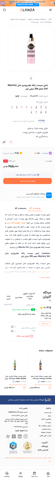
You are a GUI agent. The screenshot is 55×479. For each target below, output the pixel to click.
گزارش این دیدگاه (23, 336)
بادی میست (34, 22)
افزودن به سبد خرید (27, 181)
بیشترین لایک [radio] (29, 297)
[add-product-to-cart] (49, 387)
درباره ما (48, 423)
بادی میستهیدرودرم (20, 121)
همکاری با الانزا (46, 419)
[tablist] (27, 208)
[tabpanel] (27, 245)
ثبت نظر (45, 323)
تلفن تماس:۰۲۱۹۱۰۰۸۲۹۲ (19, 416)
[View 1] (31, 78)
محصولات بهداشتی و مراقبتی (37, 19)
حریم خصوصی (46, 429)
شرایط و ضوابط (46, 432)
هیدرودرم (31, 121)
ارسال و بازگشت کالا (44, 426)
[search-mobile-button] (4, 10)
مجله (49, 416)
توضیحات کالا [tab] (34, 208)
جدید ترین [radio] (8, 297)
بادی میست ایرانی (43, 271)
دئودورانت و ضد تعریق (18, 19)
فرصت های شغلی (45, 436)
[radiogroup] (19, 297)
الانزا (50, 19)
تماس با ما (23, 408)
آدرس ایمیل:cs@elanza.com (18, 412)
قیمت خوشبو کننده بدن (16, 222)
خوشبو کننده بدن (45, 22)
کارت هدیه (47, 413)
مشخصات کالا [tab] (20, 208)
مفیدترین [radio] (18, 297)
